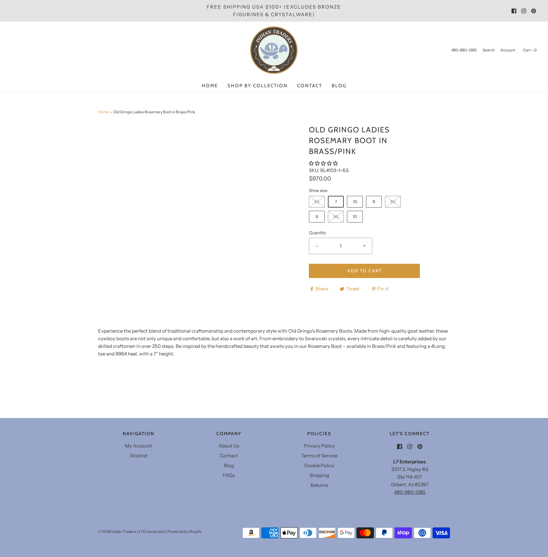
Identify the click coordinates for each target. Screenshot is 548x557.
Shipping (319, 475)
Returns (319, 485)
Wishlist (138, 456)
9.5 (335, 216)
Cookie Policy (319, 465)
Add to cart (364, 271)
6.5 (316, 201)
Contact (309, 86)
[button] (324, 163)
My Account (138, 446)
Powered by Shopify (184, 531)
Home (210, 86)
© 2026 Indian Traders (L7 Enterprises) (131, 531)
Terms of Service (319, 456)
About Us (229, 446)
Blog (339, 86)
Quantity (317, 232)
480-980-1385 (410, 492)
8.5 (392, 201)
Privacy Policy (319, 446)
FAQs (229, 475)
